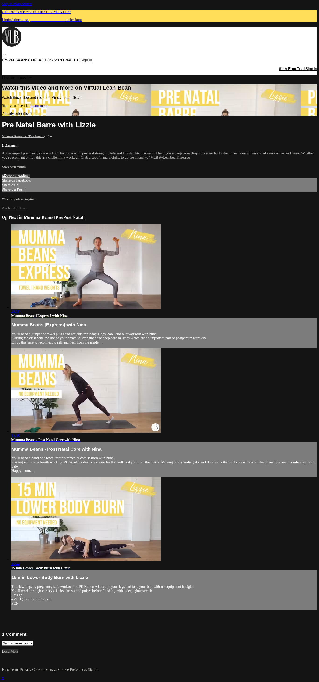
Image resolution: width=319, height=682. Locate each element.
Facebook (9, 176)
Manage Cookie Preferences (66, 669)
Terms (15, 669)
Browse (8, 60)
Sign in (86, 60)
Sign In (311, 69)
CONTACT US (40, 60)
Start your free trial (16, 106)
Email (25, 176)
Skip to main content (17, 4)
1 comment (10, 145)
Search (21, 60)
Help (6, 669)
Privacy (26, 669)
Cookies (38, 669)
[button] (4, 55)
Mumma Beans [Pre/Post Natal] (23, 136)
